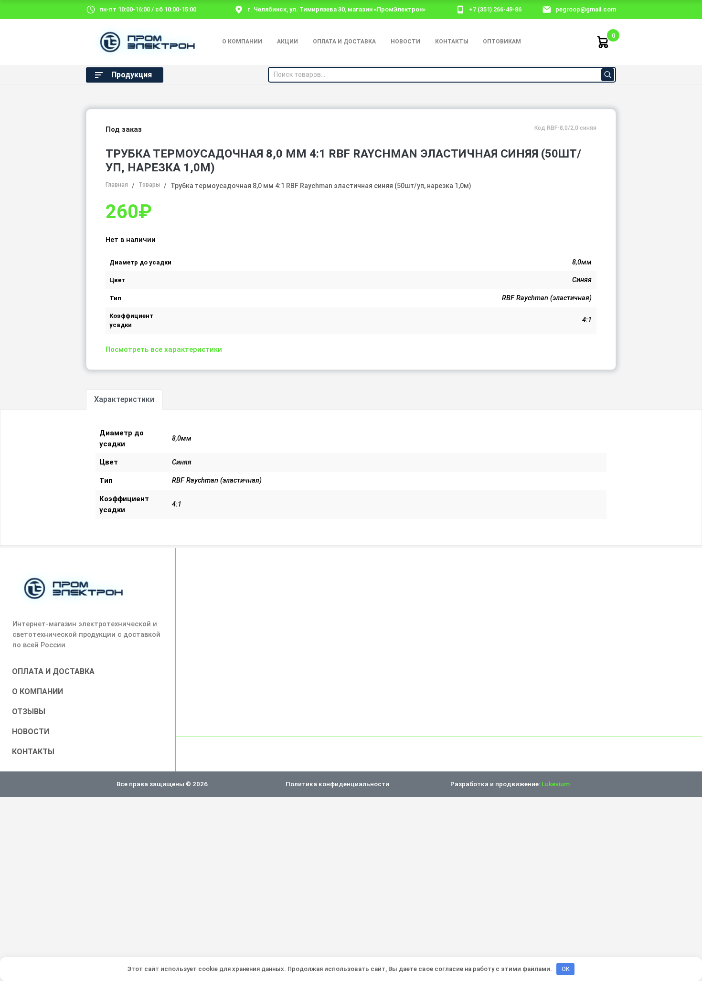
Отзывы (28, 711)
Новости (405, 41)
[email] (547, 9)
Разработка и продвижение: (510, 784)
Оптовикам (502, 41)
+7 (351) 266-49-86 (495, 9)
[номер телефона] (460, 9)
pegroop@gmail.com (585, 9)
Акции (287, 41)
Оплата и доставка (344, 41)
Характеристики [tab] (124, 399)
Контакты (451, 41)
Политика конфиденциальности (337, 784)
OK (566, 968)
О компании (242, 41)
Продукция (131, 74)
